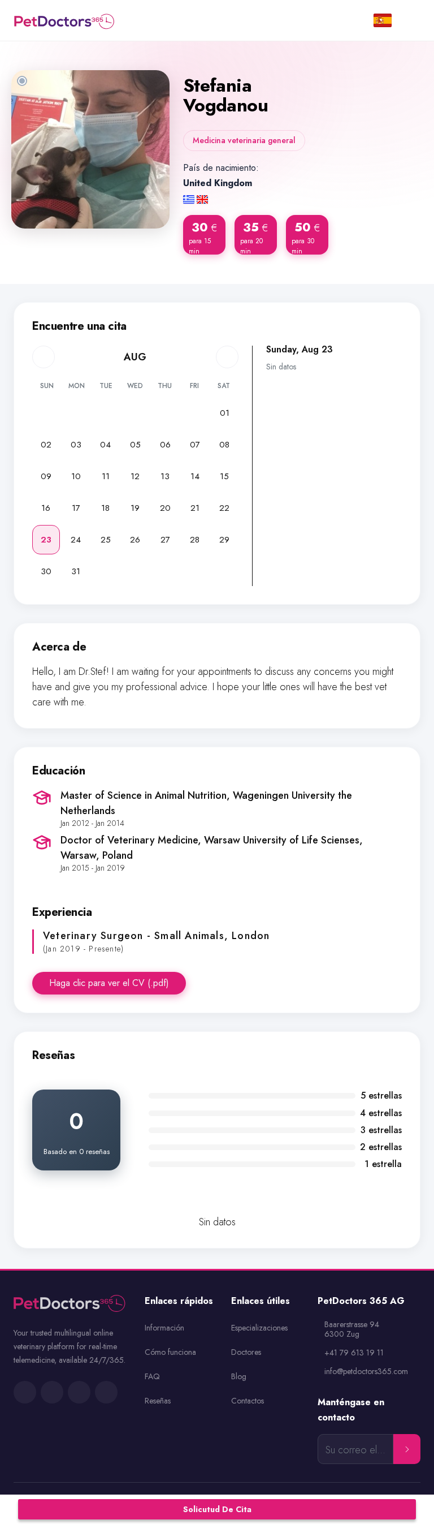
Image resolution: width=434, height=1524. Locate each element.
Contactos (247, 1400)
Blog (238, 1376)
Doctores (246, 1352)
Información (164, 1327)
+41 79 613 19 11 (354, 1353)
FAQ (152, 1376)
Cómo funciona (170, 1352)
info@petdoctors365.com (366, 1371)
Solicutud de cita (217, 1509)
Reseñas (158, 1400)
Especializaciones (259, 1327)
